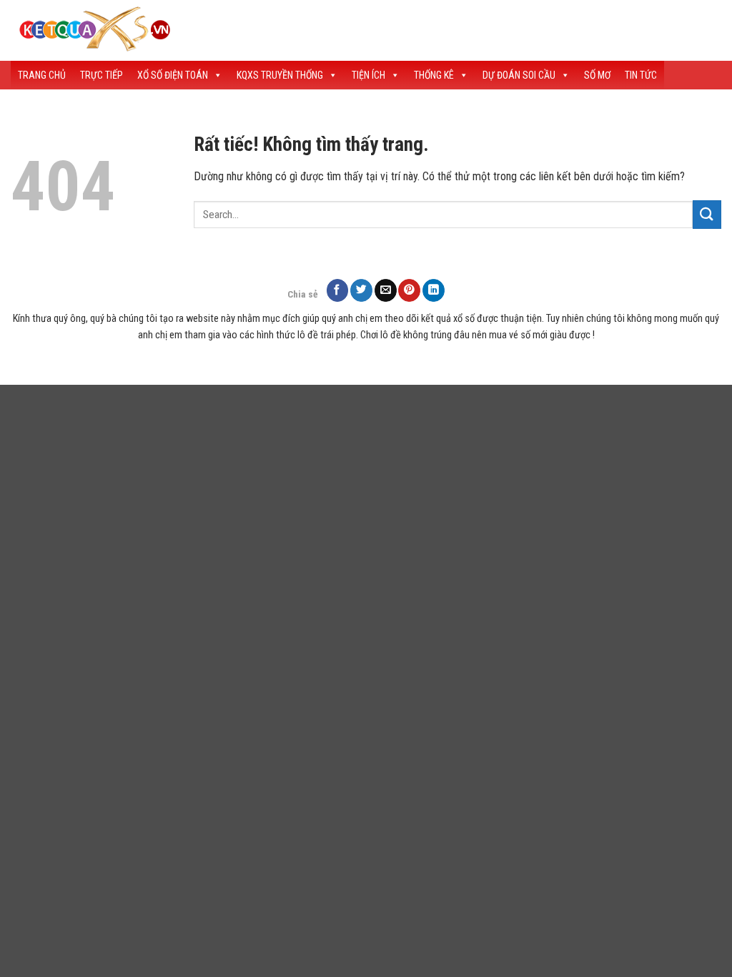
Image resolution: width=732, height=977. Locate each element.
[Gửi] (707, 214)
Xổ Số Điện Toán (172, 75)
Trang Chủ (42, 75)
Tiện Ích (368, 75)
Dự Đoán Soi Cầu (519, 75)
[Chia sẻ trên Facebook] (338, 290)
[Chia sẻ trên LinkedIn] (433, 290)
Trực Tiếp (101, 75)
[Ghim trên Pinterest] (409, 290)
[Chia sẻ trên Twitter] (361, 290)
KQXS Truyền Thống (280, 75)
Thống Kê (434, 75)
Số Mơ (597, 75)
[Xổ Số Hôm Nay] (261, 30)
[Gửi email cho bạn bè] (386, 290)
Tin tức (641, 75)
